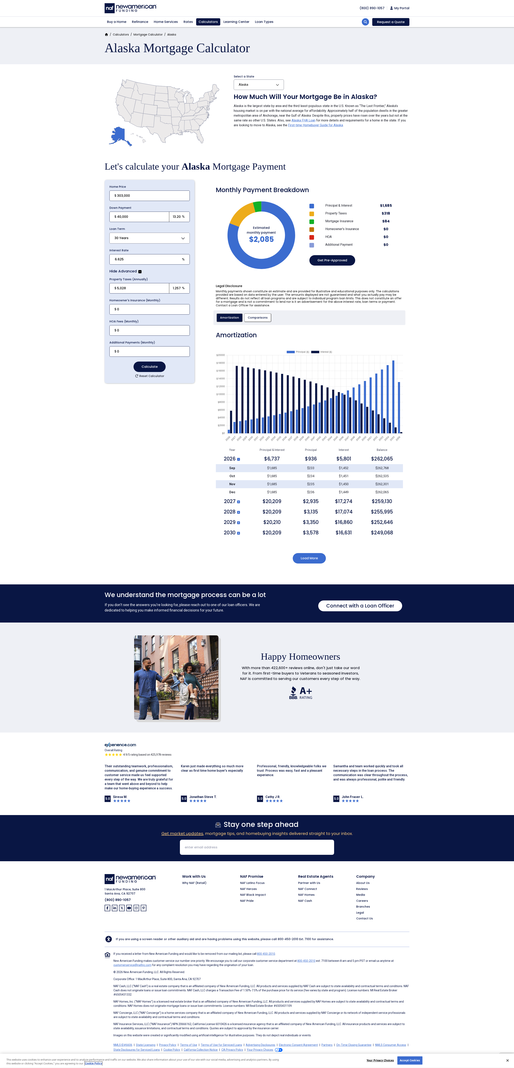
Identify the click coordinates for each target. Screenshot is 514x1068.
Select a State (244, 76)
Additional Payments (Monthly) (132, 342)
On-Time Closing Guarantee (353, 1045)
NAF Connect (307, 889)
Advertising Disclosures (260, 1045)
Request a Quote (391, 22)
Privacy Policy (167, 1045)
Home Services (166, 21)
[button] (139, 271)
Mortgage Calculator (148, 35)
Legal (360, 913)
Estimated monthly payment (261, 230)
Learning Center (236, 21)
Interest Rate (118, 250)
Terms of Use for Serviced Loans (221, 1045)
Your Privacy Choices (380, 1060)
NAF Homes (306, 895)
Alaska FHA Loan (303, 120)
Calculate (150, 366)
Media (360, 895)
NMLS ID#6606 (122, 1045)
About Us (363, 883)
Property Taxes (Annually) (128, 279)
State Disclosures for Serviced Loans (136, 1049)
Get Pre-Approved (332, 260)
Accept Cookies (410, 1060)
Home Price (117, 187)
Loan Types (264, 21)
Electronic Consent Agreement (298, 1045)
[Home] (131, 7)
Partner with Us (309, 883)
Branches (363, 907)
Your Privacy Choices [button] (260, 1049)
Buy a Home (116, 21)
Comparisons (258, 318)
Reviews (362, 889)
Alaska (243, 85)
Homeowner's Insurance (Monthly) (134, 300)
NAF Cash (305, 901)
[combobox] (149, 238)
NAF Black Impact (253, 895)
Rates (188, 21)
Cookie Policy (171, 1049)
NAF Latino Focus (252, 883)
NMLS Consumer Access (390, 1045)
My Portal (401, 8)
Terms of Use (188, 1045)
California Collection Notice (201, 1049)
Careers (362, 901)
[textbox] (143, 216)
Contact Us (364, 918)
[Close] (507, 1060)
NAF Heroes (248, 889)
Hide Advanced (123, 271)
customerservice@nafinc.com (132, 965)
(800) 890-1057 (118, 900)
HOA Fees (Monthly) (124, 321)
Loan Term (117, 229)
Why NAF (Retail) (194, 883)
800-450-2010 (288, 939)
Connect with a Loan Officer (360, 605)
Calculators (208, 21)
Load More (309, 558)
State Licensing (145, 1045)
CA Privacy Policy (232, 1049)
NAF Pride (247, 901)
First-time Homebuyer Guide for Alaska (315, 125)
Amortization (229, 318)
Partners (326, 1045)
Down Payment (120, 208)
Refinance (140, 21)
